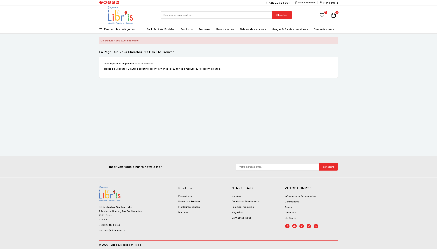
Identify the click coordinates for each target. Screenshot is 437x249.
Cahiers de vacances (253, 29)
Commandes (292, 201)
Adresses (290, 212)
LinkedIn (117, 2)
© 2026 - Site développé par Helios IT (121, 244)
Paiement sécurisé (243, 206)
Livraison (237, 195)
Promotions (185, 195)
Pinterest (109, 2)
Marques (183, 212)
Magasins (237, 212)
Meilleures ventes (189, 206)
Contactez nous (324, 29)
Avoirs (288, 207)
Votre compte (298, 188)
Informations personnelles (300, 196)
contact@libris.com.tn (112, 230)
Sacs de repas (225, 29)
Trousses (204, 29)
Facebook (101, 2)
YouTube (105, 2)
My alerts (290, 217)
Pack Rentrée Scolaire (161, 29)
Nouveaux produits (189, 201)
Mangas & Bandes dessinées (290, 29)
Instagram (113, 2)
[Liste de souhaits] (322, 15)
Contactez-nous (241, 217)
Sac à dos (186, 29)
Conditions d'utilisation (246, 201)
